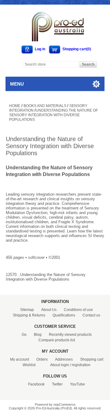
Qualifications (64, 315)
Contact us (91, 315)
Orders (42, 359)
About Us (49, 310)
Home (14, 106)
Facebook (36, 384)
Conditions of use (78, 310)
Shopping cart (91, 359)
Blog (38, 334)
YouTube (77, 384)
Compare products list (56, 340)
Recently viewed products (70, 334)
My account (19, 359)
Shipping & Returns (29, 315)
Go (24, 334)
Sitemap (27, 310)
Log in (40, 49)
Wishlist (29, 365)
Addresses (64, 359)
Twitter (57, 384)
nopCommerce (64, 404)
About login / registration (70, 365)
